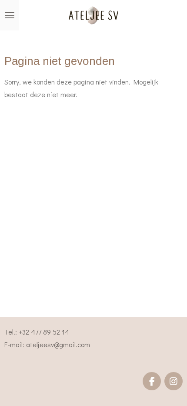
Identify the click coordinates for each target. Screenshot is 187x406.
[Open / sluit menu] (9, 15)
